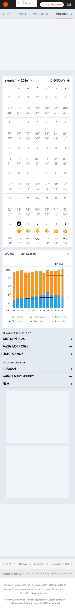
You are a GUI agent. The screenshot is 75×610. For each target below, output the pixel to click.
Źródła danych (53, 603)
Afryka (22, 564)
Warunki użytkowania (15, 599)
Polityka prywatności (37, 599)
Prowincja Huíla (61, 564)
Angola (39, 564)
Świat (7, 564)
